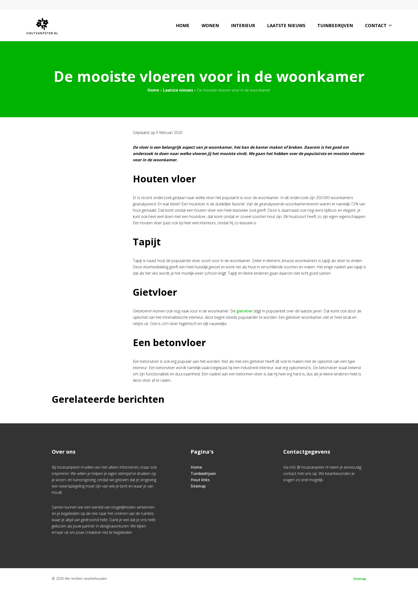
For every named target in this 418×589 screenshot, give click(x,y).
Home (182, 25)
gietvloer (244, 311)
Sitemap (198, 486)
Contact (376, 25)
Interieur (243, 25)
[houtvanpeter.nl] (42, 25)
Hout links (200, 479)
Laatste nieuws (286, 25)
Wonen (210, 25)
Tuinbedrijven (335, 25)
